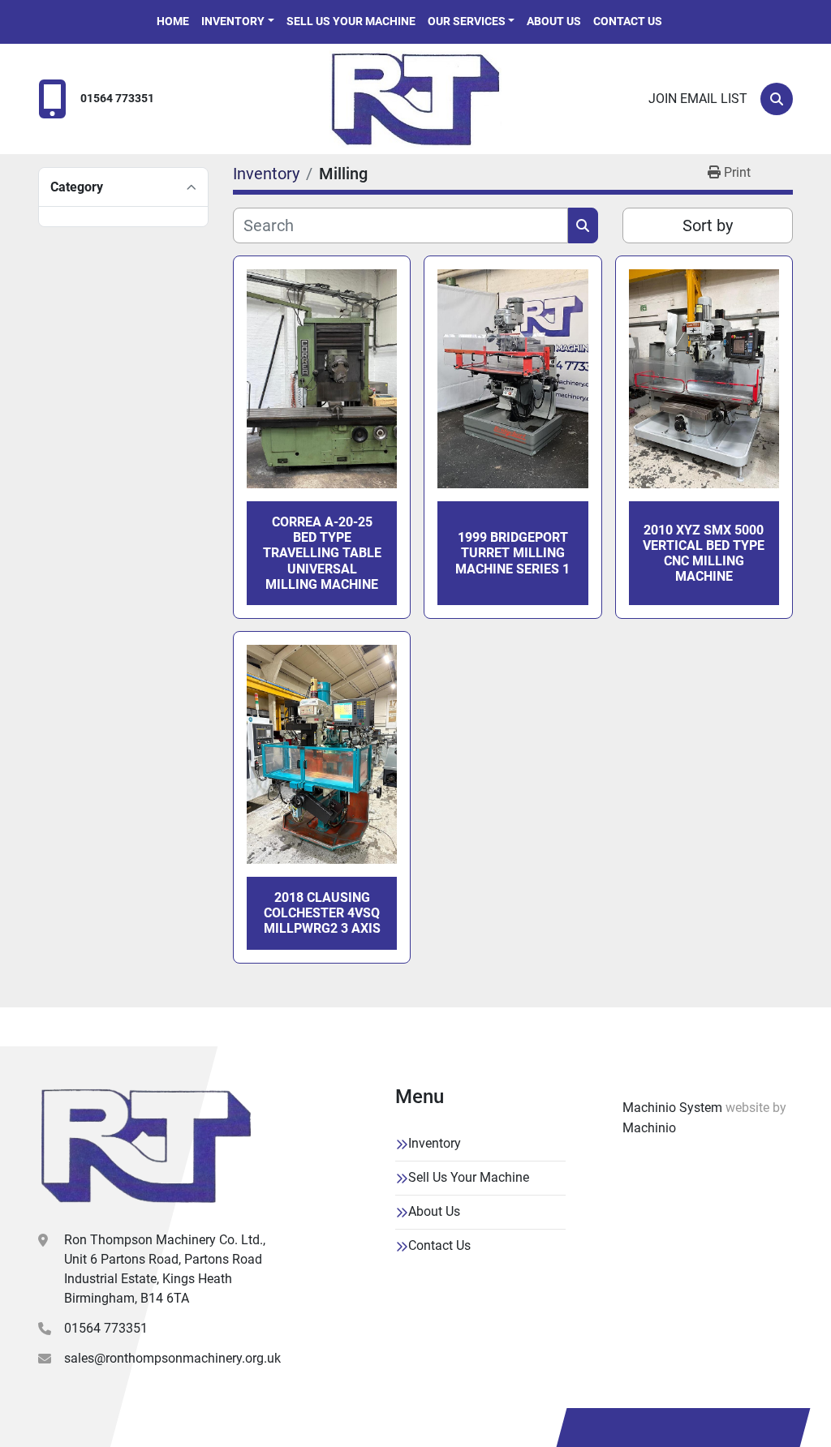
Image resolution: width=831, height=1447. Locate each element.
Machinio (649, 1128)
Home (173, 21)
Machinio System (672, 1107)
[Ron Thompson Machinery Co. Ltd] (146, 1146)
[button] (237, 21)
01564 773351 (117, 98)
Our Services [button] (467, 21)
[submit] (583, 225)
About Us (554, 21)
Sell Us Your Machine (351, 21)
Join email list (697, 98)
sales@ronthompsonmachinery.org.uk (172, 1358)
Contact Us (627, 21)
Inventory (233, 21)
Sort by (707, 225)
